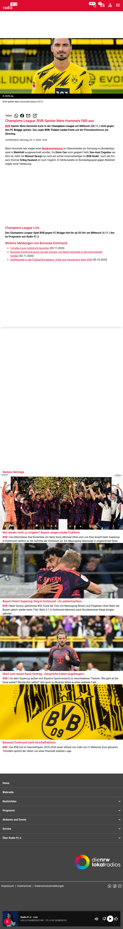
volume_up (96, 919)
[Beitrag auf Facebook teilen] (22, 116)
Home (6, 783)
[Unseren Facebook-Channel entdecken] (115, 886)
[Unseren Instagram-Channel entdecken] (120, 886)
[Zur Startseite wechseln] (10, 5)
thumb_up (116, 919)
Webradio (8, 792)
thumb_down (104, 919)
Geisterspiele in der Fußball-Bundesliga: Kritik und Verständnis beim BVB (51, 259)
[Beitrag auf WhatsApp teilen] (16, 116)
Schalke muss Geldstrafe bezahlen (29, 248)
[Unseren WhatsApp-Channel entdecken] (109, 886)
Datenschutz (24, 885)
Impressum (7, 885)
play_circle (110, 919)
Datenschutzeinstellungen (49, 885)
